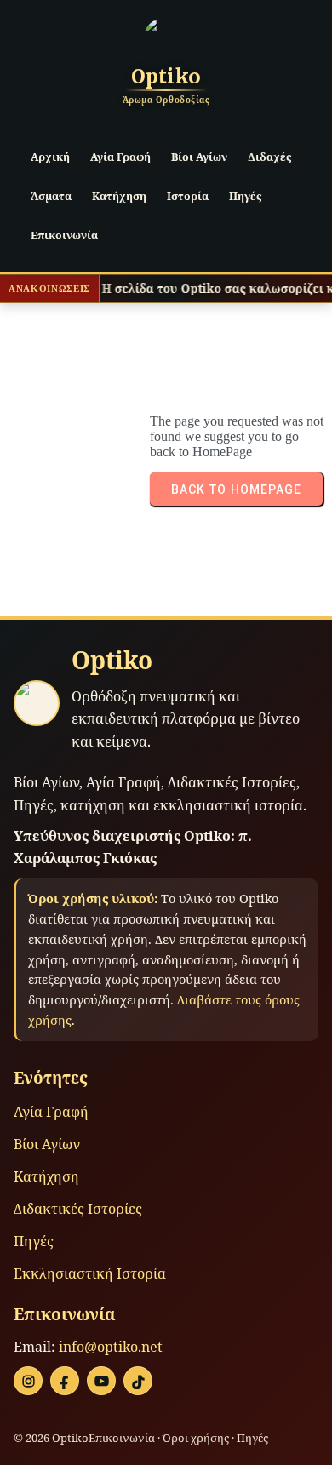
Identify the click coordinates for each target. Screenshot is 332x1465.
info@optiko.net (111, 1346)
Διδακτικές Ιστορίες (78, 1208)
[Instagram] (28, 1380)
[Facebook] (64, 1380)
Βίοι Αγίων (47, 1144)
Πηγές (34, 1241)
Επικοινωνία (122, 1437)
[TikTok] (137, 1380)
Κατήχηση (46, 1176)
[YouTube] (101, 1380)
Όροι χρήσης (196, 1437)
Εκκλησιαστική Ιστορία (90, 1273)
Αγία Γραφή (51, 1111)
